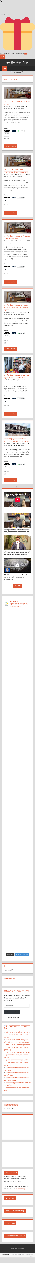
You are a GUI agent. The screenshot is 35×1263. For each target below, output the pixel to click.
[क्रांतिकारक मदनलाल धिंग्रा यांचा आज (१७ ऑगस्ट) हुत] (17, 949)
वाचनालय (10, 108)
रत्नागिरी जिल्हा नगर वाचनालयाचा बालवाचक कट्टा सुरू (17, 102)
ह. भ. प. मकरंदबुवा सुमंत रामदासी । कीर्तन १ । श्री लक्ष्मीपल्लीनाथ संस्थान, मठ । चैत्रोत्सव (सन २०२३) (17, 1062)
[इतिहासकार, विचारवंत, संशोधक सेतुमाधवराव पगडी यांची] (17, 673)
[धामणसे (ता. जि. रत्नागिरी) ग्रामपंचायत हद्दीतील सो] (17, 827)
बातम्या (5, 108)
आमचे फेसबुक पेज (9, 978)
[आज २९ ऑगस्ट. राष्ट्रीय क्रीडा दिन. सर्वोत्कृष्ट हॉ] (17, 632)
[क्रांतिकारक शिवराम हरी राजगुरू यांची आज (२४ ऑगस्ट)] (17, 696)
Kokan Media (20, 106)
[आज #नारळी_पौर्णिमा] (17, 668)
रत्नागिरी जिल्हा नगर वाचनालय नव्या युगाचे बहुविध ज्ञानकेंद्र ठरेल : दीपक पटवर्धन (16, 376)
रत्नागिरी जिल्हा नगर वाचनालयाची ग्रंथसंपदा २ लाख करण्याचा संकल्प (17, 237)
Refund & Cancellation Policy (15, 1211)
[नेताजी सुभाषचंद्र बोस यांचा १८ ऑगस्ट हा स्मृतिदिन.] (17, 878)
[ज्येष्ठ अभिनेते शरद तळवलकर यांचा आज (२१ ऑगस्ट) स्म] (17, 766)
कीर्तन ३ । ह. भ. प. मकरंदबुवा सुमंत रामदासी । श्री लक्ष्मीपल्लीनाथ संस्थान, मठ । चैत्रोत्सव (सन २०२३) (17, 1047)
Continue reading (10, 146)
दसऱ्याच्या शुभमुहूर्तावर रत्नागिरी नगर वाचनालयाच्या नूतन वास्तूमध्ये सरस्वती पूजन (17, 439)
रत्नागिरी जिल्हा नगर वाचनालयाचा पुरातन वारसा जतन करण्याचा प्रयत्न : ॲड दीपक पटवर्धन (16, 307)
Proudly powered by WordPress (24, 1254)
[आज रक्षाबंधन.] (17, 656)
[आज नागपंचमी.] (17, 944)
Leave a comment (20, 108)
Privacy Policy (10, 1223)
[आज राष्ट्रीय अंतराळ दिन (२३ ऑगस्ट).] (17, 701)
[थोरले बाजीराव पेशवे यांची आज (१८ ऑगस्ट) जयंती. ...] (17, 912)
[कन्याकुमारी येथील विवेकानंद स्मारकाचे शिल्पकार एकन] (17, 706)
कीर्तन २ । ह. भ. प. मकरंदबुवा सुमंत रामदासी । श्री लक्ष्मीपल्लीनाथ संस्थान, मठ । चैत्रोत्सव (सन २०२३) (17, 1055)
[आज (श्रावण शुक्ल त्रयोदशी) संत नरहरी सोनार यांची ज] (17, 685)
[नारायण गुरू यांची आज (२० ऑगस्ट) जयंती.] (17, 770)
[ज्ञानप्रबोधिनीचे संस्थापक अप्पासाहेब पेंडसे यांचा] (17, 775)
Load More (17, 585)
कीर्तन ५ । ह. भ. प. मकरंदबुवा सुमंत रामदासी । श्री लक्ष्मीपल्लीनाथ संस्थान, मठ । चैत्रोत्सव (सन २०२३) (17, 1034)
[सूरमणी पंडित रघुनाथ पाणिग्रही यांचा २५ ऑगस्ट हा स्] (17, 691)
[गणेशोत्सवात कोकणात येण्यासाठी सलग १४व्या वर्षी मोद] (17, 662)
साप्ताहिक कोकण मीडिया (17, 62)
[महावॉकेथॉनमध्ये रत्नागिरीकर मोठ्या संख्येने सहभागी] (17, 736)
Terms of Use (10, 1198)
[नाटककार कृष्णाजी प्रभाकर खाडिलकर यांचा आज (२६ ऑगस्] (17, 679)
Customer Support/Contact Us (15, 1235)
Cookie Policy (20, 1189)
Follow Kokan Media (12, 1012)
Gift (2, 56)
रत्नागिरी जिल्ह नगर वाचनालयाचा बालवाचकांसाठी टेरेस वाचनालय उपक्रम (16, 170)
